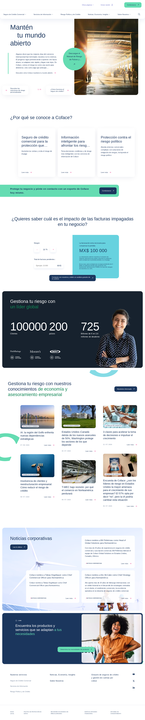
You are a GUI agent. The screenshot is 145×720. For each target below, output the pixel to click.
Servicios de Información (19, 686)
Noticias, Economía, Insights (62, 675)
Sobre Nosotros (57, 681)
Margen (37, 243)
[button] (14, 14)
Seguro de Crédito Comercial (20, 681)
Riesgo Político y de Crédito (20, 691)
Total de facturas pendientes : (45, 259)
